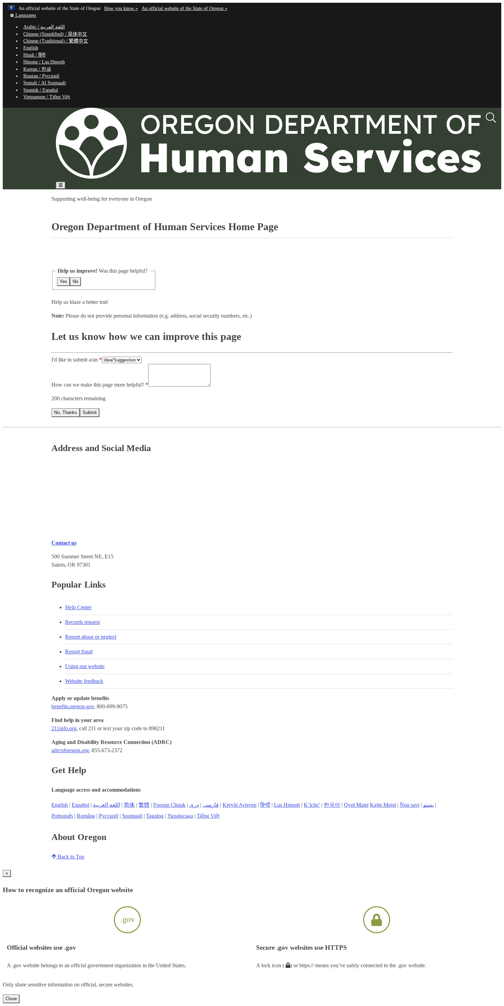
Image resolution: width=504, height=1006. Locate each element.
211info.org (63, 728)
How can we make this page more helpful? (97, 385)
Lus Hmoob (287, 805)
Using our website (85, 666)
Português (62, 816)
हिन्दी (265, 805)
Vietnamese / (46, 96)
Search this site (77, 205)
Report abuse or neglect (90, 637)
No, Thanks (65, 412)
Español (80, 805)
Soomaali (132, 816)
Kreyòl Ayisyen (239, 805)
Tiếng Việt (208, 816)
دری (194, 805)
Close (11, 998)
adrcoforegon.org (70, 750)
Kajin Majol (383, 805)
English (30, 47)
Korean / (37, 69)
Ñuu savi (409, 805)
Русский (108, 816)
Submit (90, 412)
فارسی (211, 805)
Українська (180, 816)
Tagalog (155, 816)
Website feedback (84, 681)
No (75, 281)
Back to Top (70, 857)
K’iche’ (312, 805)
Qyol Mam (356, 805)
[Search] (491, 118)
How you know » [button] (121, 8)
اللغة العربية (106, 805)
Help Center (78, 607)
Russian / (41, 76)
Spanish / (40, 90)
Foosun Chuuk (169, 805)
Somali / (44, 82)
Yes (63, 281)
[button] (23, 15)
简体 (129, 805)
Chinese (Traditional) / (55, 41)
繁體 (144, 805)
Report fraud (79, 651)
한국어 (332, 805)
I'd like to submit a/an (75, 360)
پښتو (428, 805)
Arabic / (44, 26)
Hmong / (44, 61)
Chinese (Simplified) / (55, 34)
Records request (82, 622)
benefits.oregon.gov (72, 706)
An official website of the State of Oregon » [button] (184, 8)
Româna (86, 816)
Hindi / (34, 55)
